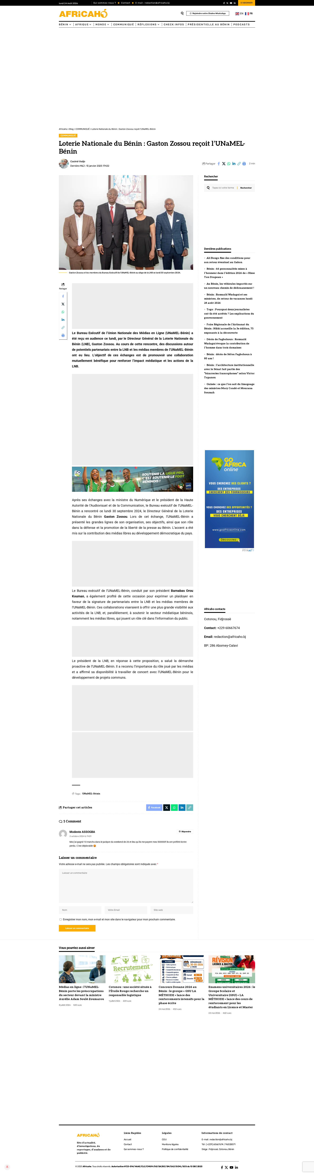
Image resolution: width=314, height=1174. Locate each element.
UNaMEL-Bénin (91, 793)
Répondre (186, 831)
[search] (182, 13)
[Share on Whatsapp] (229, 163)
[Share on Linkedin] (234, 163)
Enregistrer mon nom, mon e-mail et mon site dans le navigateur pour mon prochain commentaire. (119, 919)
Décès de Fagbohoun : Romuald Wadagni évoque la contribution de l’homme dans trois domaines (226, 343)
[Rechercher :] (223, 188)
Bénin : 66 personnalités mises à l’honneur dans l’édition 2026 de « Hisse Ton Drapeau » (229, 273)
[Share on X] (223, 163)
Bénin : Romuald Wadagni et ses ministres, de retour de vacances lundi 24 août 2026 (228, 298)
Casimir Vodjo (77, 161)
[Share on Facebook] (218, 163)
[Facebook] (224, 3)
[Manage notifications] (7, 1166)
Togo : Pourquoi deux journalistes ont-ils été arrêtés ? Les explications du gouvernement (229, 313)
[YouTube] (231, 3)
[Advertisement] (98, 52)
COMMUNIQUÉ (68, 135)
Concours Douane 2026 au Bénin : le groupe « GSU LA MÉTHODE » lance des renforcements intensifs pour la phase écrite (181, 995)
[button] (239, 163)
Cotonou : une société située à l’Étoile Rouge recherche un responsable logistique (130, 991)
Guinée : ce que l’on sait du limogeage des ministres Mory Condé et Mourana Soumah (229, 388)
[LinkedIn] (234, 3)
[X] (227, 3)
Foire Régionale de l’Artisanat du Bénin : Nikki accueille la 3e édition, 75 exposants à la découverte (228, 328)
